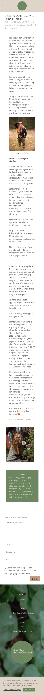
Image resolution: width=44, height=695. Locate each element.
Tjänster (22, 608)
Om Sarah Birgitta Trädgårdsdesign (22, 613)
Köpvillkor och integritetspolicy (22, 631)
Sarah (30, 25)
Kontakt (22, 622)
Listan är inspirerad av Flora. (21, 419)
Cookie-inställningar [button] (12, 690)
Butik (22, 627)
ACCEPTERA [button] (29, 690)
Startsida (22, 599)
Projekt (22, 618)
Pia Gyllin (24, 153)
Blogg (22, 604)
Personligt (19, 25)
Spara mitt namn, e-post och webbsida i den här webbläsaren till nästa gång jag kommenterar (20, 570)
